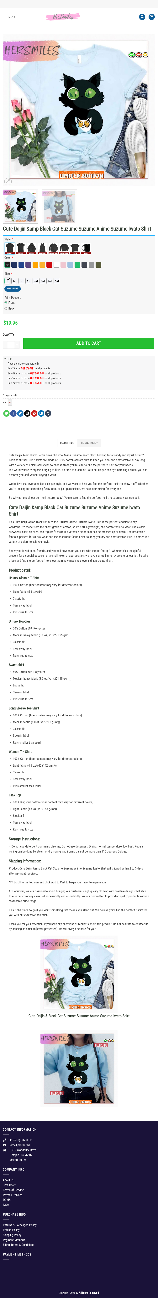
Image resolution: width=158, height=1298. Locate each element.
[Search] (142, 17)
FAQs (6, 1205)
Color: (8, 258)
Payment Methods (14, 1240)
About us (8, 1180)
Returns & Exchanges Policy (20, 1225)
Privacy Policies (12, 1195)
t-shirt (15, 395)
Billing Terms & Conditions (18, 1245)
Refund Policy (89, 442)
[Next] (147, 110)
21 (10, 402)
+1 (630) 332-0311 (21, 1140)
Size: (8, 274)
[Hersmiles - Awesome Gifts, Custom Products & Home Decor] (79, 17)
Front (11, 303)
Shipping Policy (12, 1235)
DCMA (7, 1200)
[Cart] (152, 17)
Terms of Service (13, 1190)
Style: (8, 239)
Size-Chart (9, 1185)
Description (67, 442)
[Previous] (10, 110)
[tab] (67, 443)
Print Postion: (12, 297)
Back (11, 308)
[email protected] (46, 929)
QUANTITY (9, 334)
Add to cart (88, 343)
